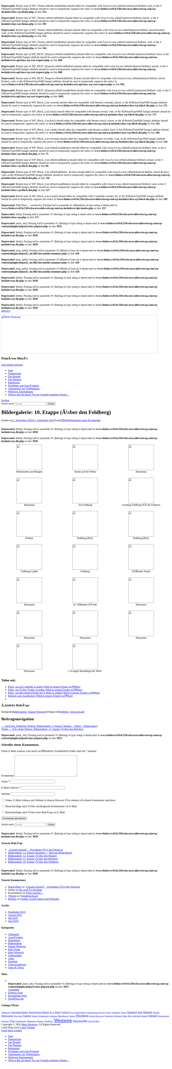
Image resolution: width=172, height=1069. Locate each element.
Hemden (156, 1012)
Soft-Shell (136, 1016)
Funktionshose (80, 1012)
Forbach (65, 1012)
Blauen (45, 1012)
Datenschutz (14, 373)
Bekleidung (14, 940)
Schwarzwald (77, 711)
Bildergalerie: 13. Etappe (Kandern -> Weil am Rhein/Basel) (40, 852)
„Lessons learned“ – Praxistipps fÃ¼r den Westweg (35, 849)
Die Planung (14, 379)
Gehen (108, 1012)
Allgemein (13, 934)
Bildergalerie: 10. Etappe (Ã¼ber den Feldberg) (33, 861)
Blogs (52, 1012)
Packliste (12, 961)
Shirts (125, 1016)
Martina (12, 898)
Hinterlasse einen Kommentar (85, 420)
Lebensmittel (15, 955)
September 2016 (16, 912)
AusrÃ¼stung (15, 937)
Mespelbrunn (63, 1016)
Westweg (63, 1020)
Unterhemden (21, 1021)
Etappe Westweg (37, 711)
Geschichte (116, 1012)
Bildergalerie (20, 711)
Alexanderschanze (19, 1012)
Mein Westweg (29, 1024)
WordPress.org (16, 998)
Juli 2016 (13, 918)
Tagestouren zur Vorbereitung (23, 388)
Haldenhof (132, 1012)
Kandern (27, 1015)
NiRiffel (64, 420)
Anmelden (13, 989)
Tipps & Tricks (16, 967)
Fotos (72, 1012)
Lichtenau (53, 1016)
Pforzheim (82, 1015)
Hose (16, 1016)
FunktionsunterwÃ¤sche (95, 1012)
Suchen (5, 400)
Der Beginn (14, 376)
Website (5, 793)
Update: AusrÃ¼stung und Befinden (39, 898)
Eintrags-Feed (15, 992)
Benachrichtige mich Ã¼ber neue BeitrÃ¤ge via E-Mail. (35, 812)
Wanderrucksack (29, 895)
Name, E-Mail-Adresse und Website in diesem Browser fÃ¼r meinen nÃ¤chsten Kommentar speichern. (60, 800)
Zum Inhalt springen (12, 364)
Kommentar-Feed (17, 995)
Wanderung (49, 1021)
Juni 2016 (13, 921)
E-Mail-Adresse (10, 787)
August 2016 (15, 915)
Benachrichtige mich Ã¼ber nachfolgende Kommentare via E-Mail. (41, 806)
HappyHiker (14, 886)
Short (130, 1016)
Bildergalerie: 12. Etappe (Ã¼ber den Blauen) (32, 855)
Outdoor (72, 1016)
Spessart (152, 1015)
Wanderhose (31, 1021)
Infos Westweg (16, 952)
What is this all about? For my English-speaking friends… (38, 394)
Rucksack (118, 1016)
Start (10, 370)
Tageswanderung (17, 964)
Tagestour (5, 1021)
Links (11, 958)
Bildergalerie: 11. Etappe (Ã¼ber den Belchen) (33, 858)
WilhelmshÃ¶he (80, 1021)
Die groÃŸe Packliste (30, 889)
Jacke (20, 1016)
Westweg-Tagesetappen (20, 391)
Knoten (35, 1016)
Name (5, 781)
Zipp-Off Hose (94, 1021)
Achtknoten (5, 1012)
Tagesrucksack (163, 1016)
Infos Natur (14, 949)
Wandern (40, 1021)
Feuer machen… (35, 892)
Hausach (147, 1012)
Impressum (14, 382)
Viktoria (12, 895)
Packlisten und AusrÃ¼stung (23, 385)
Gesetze (123, 1012)
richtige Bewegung (96, 1016)
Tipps (12, 1021)
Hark (140, 1012)
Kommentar (7, 775)
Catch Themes (27, 1027)
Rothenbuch (109, 1016)
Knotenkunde (43, 1016)
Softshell (144, 1016)
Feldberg (64, 711)
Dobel (57, 1012)
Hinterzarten (7, 1015)
